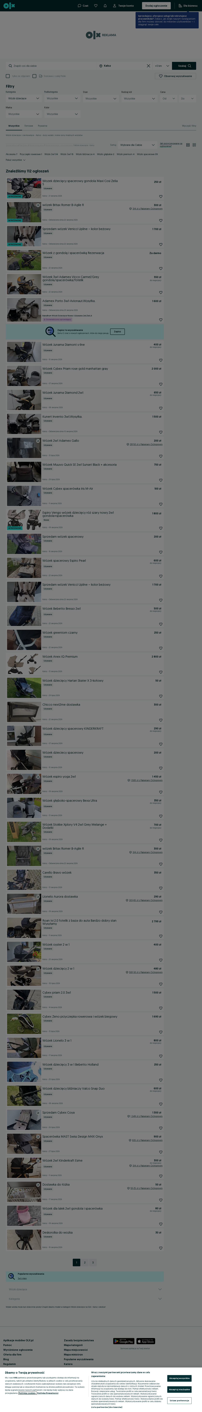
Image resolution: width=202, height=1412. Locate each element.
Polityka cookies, (27, 1393)
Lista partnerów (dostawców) (106, 1407)
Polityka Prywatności (47, 1393)
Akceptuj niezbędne (179, 1389)
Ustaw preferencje (179, 1400)
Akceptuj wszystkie (179, 1378)
